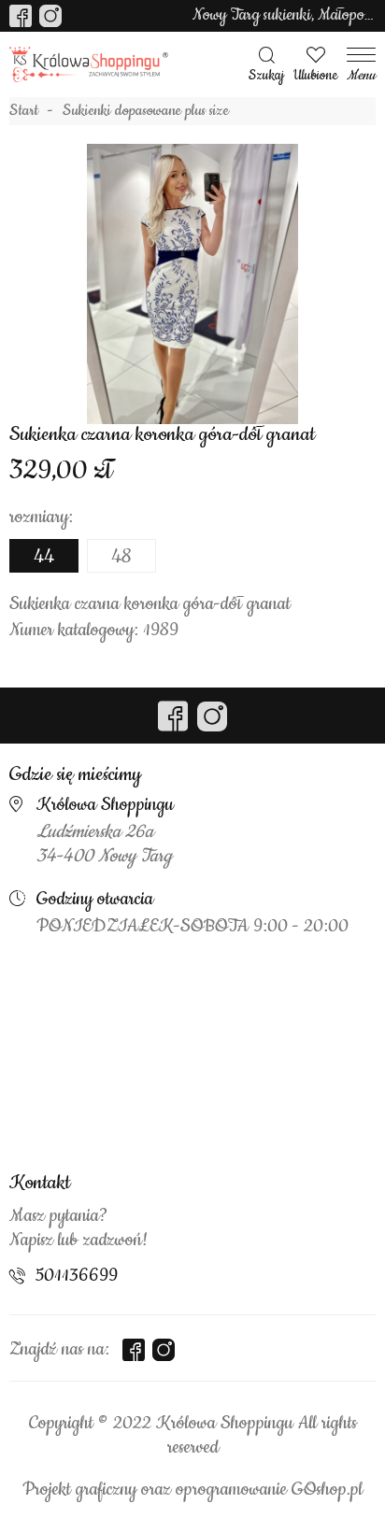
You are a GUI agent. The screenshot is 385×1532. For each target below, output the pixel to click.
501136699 (77, 1276)
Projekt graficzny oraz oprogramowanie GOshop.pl (192, 1490)
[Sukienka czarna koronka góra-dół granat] (192, 284)
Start (23, 111)
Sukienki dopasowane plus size (146, 111)
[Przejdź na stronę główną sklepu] (88, 65)
